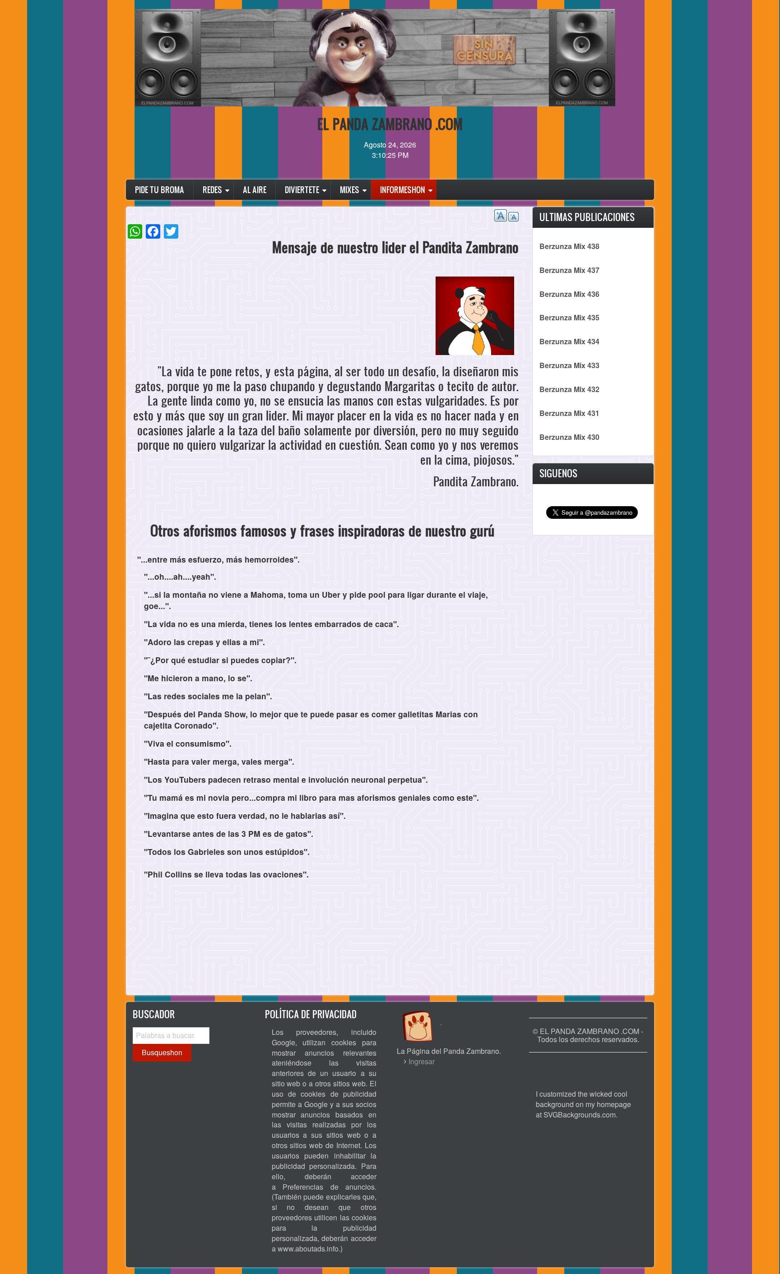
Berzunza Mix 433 (569, 365)
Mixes (349, 189)
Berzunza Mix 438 (569, 246)
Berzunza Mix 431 (569, 413)
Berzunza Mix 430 (569, 437)
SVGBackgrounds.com (579, 1114)
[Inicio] (427, 1017)
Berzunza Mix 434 (569, 341)
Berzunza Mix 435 (569, 317)
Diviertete (302, 189)
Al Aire (254, 189)
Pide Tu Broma (159, 189)
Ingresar (422, 1061)
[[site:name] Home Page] (588, 1066)
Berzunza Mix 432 (569, 389)
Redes (212, 189)
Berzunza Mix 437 (569, 270)
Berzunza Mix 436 (569, 294)
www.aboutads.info (308, 1248)
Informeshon (402, 189)
